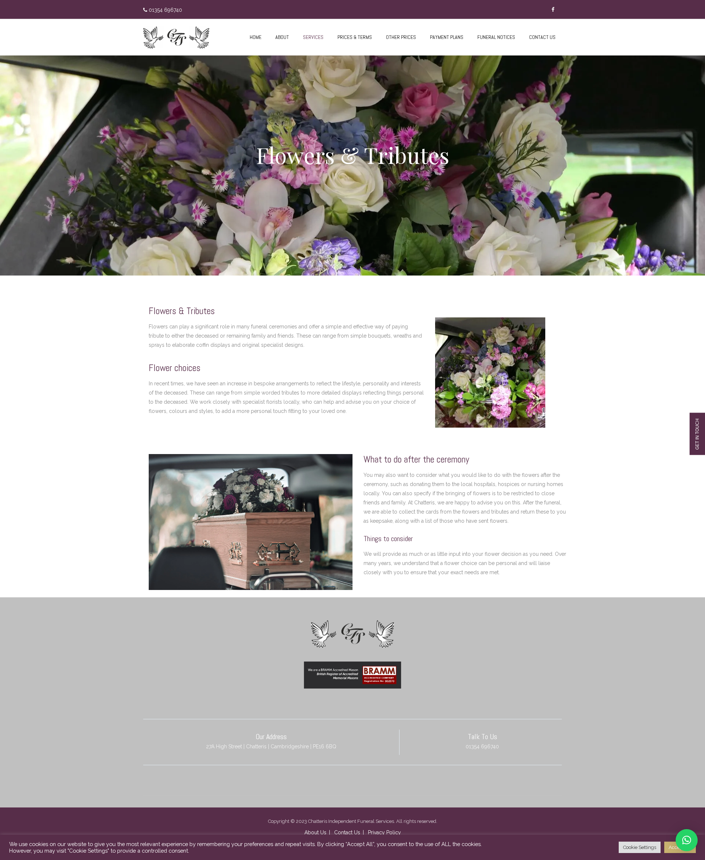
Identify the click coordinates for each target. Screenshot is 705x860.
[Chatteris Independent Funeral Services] (176, 37)
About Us (315, 832)
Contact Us (542, 37)
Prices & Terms (354, 37)
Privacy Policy (384, 832)
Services (313, 37)
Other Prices (401, 37)
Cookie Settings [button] (639, 847)
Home (255, 37)
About (282, 37)
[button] (687, 840)
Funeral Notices (496, 37)
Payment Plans (446, 37)
